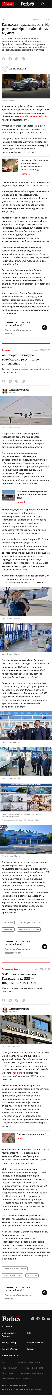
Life (29, 1333)
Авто (4, 19)
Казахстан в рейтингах (14, 1268)
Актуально (7, 1326)
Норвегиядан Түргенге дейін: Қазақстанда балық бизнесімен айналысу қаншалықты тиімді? (34, 165)
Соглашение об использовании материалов (22, 1373)
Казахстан (32, 1275)
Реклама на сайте (10, 1368)
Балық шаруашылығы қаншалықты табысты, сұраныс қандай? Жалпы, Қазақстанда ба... (26, 174)
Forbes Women (10, 1349)
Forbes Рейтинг (35, 1342)
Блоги (30, 1349)
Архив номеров (10, 1355)
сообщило (16, 1072)
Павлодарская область (30, 922)
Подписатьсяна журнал (8, 4)
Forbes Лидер (9, 1342)
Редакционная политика (29, 1362)
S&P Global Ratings (12, 1275)
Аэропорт (8, 922)
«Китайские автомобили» (33, 116)
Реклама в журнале (34, 1368)
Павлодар (8, 929)
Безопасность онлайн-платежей (16, 1379)
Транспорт (6, 350)
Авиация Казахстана (29, 929)
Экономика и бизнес (11, 969)
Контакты (6, 1362)
